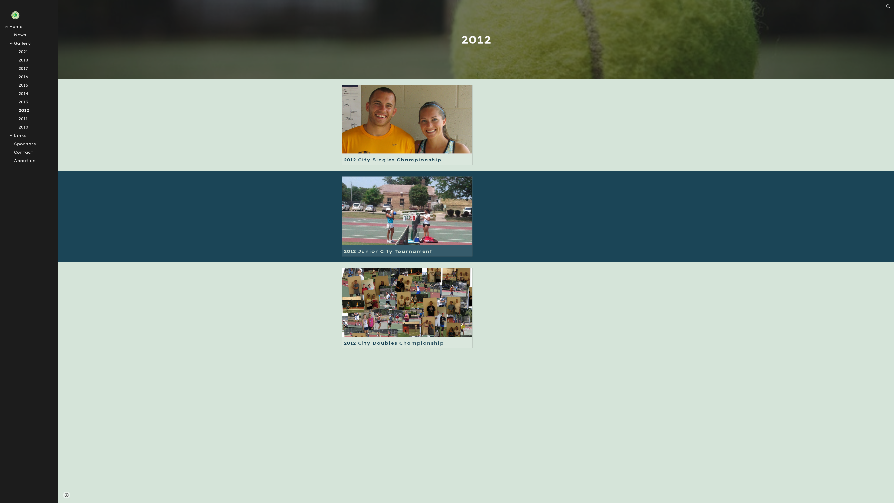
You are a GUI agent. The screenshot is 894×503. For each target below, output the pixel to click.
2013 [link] (23, 102)
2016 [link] (23, 77)
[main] (476, 40)
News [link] (20, 35)
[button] (888, 6)
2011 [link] (23, 118)
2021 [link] (23, 51)
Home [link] (16, 26)
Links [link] (20, 135)
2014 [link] (23, 93)
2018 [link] (23, 60)
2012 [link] (24, 110)
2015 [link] (23, 85)
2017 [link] (23, 68)
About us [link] (24, 160)
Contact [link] (23, 152)
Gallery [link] (22, 43)
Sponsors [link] (25, 144)
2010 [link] (23, 127)
